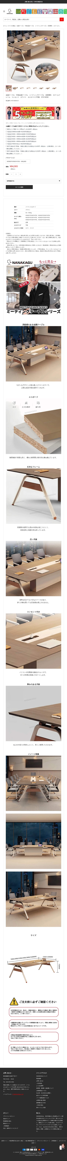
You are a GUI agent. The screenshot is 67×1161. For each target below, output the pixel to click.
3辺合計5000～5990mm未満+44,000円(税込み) (21, 139)
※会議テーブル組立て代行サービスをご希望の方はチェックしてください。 (28, 126)
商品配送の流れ (7, 1121)
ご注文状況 (39, 1083)
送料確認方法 (33, 181)
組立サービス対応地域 (42, 1095)
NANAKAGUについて (41, 1076)
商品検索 (38, 1078)
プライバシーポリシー (9, 1116)
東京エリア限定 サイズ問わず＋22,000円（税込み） (22, 129)
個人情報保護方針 (30, 1140)
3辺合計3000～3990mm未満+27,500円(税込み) (21, 134)
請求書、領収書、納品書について (45, 1088)
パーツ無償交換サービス (42, 1097)
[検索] (62, 19)
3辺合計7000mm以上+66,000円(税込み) (19, 144)
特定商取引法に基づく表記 (16, 1140)
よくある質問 (39, 1085)
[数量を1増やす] (20, 174)
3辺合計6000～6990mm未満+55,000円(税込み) (21, 141)
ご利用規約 (6, 1126)
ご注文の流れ (39, 1105)
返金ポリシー (6, 1118)
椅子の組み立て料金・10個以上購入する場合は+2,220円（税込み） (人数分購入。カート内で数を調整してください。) (33, 152)
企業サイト (4, 1140)
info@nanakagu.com (17, 1094)
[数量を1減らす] (11, 174)
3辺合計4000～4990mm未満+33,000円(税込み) (21, 136)
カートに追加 (19, 187)
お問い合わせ (39, 1081)
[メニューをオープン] (4, 11)
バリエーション (10, 157)
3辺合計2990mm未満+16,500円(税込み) (19, 131)
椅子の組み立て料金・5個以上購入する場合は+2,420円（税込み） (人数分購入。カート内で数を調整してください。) (33, 147)
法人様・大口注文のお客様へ (43, 1093)
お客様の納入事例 (41, 1100)
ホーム (5, 25)
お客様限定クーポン (41, 1090)
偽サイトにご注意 (41, 1107)
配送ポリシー (6, 1123)
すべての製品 (11, 25)
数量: (7, 174)
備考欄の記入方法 (41, 1102)
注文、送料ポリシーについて (10, 1128)
